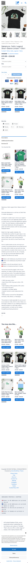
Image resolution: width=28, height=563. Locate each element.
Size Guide (4, 72)
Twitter (14, 486)
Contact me (14, 478)
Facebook (14, 484)
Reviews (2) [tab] (4, 143)
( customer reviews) (13, 53)
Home (2, 41)
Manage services (13, 545)
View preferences (14, 557)
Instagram (14, 482)
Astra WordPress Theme (17, 471)
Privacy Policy (14, 473)
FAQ (14, 475)
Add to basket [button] (6, 170)
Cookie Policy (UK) (14, 487)
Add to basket (16, 74)
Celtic (11, 51)
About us (14, 477)
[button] (26, 533)
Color (2, 58)
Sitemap (14, 480)
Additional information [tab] (7, 140)
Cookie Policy (9, 561)
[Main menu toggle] (21, 2)
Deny (14, 553)
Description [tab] (4, 137)
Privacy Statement (17, 561)
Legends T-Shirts (9, 41)
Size (2, 64)
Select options (6, 109)
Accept (14, 549)
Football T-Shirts (5, 51)
